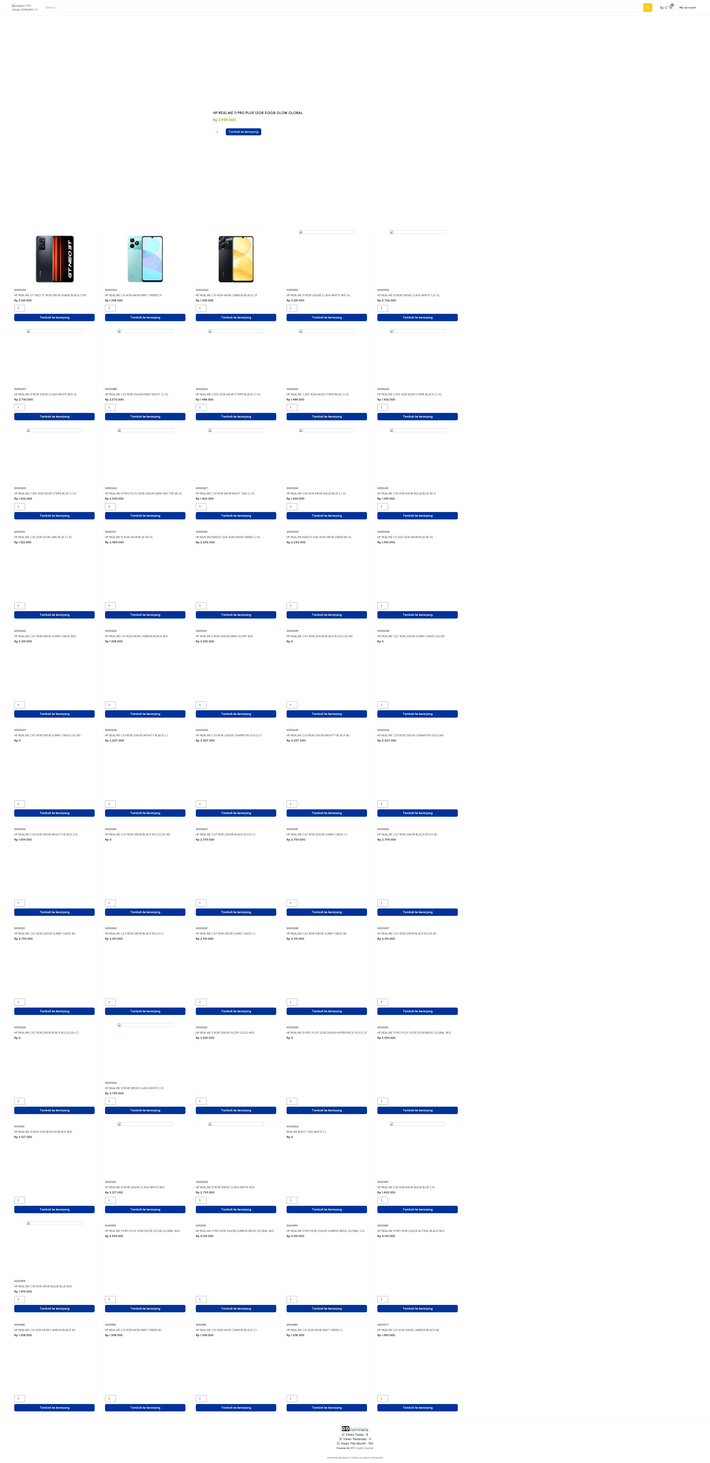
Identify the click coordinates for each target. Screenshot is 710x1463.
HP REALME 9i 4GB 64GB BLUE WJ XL (129, 537)
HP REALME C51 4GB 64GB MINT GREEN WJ (133, 1330)
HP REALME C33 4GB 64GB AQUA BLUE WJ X (406, 493)
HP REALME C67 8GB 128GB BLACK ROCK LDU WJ (137, 834)
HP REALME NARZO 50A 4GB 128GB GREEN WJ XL (319, 537)
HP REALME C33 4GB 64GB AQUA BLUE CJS (406, 1187)
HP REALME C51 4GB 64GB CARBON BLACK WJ (44, 1330)
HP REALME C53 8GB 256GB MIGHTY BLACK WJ (318, 735)
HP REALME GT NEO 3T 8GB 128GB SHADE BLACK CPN (50, 295)
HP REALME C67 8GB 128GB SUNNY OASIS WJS (45, 636)
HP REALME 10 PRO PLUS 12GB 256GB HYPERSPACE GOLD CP (327, 1032)
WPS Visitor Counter (362, 1448)
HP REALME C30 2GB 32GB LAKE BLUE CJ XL (43, 537)
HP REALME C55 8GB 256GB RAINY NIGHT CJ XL (137, 394)
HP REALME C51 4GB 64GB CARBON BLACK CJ (226, 1330)
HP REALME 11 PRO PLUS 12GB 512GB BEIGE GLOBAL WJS (414, 1032)
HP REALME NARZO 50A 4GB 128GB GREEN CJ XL (228, 537)
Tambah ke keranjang (243, 132)
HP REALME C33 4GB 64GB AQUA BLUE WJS (43, 1286)
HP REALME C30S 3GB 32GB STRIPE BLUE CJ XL (45, 493)
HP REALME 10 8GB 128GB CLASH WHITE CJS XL (408, 295)
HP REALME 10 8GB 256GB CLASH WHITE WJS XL (319, 295)
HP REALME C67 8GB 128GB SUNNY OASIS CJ (226, 933)
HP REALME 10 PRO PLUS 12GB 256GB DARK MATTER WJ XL (143, 493)
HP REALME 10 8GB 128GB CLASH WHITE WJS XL (45, 394)
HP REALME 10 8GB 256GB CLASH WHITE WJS (135, 1187)
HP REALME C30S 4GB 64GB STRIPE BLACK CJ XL (228, 394)
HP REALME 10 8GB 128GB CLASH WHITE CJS (134, 1088)
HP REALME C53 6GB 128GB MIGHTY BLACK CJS (46, 834)
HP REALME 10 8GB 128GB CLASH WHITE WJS (225, 1187)
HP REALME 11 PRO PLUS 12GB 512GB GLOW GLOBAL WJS (142, 1231)
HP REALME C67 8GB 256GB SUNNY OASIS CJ (317, 834)
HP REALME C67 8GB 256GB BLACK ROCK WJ (407, 834)
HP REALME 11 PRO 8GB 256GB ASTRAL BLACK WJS (410, 1231)
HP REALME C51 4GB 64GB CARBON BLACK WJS (136, 636)
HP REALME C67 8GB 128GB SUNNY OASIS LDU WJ (47, 735)
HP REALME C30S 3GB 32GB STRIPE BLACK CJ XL (409, 394)
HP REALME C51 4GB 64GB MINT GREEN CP (133, 295)
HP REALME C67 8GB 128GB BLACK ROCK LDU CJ (46, 1032)
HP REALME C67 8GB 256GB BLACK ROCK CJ (225, 834)
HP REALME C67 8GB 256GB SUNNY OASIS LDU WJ (410, 636)
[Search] (647, 7)
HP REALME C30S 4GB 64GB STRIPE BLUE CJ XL (318, 394)
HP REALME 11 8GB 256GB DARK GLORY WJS (224, 636)
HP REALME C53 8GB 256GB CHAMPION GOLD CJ (229, 735)
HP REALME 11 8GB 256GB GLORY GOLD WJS (225, 1032)
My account (687, 7)
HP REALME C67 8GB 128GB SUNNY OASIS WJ (317, 933)
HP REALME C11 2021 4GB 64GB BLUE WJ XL (405, 537)
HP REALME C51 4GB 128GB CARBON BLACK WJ (408, 1330)
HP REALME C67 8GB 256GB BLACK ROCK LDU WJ (320, 636)
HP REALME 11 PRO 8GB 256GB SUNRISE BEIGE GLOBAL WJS (235, 1231)
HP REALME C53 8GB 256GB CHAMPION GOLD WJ (410, 735)
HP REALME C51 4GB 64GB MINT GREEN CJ (315, 1330)
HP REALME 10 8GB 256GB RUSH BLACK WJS (43, 1131)
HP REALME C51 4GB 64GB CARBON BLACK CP (226, 295)
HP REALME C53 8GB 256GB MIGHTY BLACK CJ (136, 735)
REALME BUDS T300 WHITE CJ (306, 1131)
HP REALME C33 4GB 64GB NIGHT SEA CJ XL (225, 493)
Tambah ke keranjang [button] (55, 317)
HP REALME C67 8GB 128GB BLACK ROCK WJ (406, 933)
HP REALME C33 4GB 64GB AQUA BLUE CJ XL (316, 493)
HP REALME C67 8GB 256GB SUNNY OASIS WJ (44, 933)
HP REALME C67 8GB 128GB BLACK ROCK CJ (134, 933)
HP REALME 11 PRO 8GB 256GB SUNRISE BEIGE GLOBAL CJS (326, 1231)
